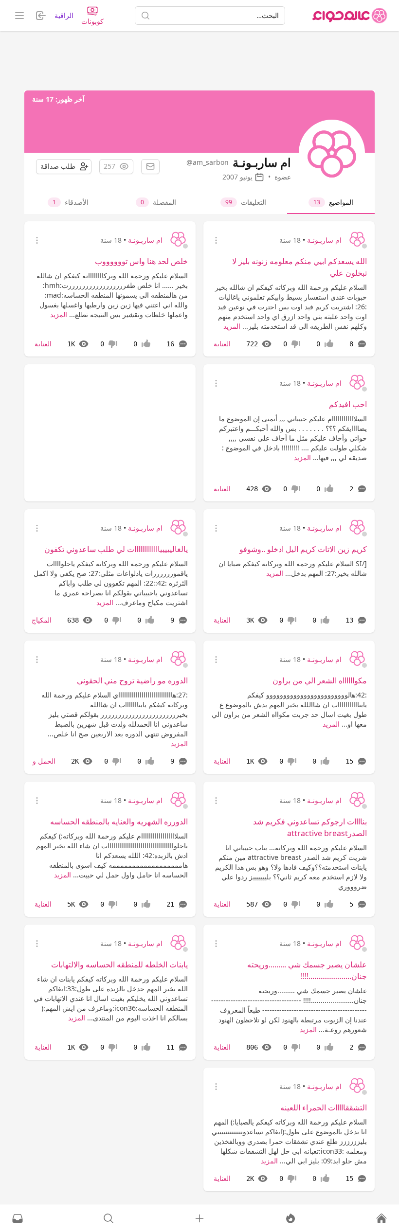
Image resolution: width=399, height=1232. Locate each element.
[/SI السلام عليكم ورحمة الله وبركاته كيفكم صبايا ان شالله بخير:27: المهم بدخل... (292, 568)
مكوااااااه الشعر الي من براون (319, 680)
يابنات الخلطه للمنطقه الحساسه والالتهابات (119, 964)
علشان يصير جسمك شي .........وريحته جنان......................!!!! (307, 970)
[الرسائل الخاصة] (17, 1218)
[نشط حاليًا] (290, 1218)
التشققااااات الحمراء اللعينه (323, 1107)
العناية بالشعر (212, 761)
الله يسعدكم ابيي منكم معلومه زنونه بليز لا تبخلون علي (299, 267)
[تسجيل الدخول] (199, 1218)
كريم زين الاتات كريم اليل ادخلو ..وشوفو (303, 549)
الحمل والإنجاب (33, 761)
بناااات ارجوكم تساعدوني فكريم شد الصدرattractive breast (310, 827)
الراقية (63, 15)
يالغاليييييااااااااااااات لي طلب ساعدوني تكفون (116, 549)
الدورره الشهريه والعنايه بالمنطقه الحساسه (119, 821)
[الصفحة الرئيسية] (349, 15)
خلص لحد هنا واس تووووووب (141, 261)
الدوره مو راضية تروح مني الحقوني (132, 680)
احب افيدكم (348, 404)
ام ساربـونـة (324, 240)
